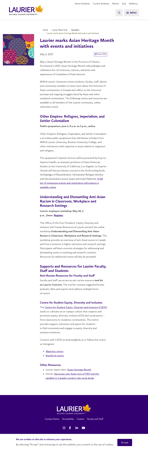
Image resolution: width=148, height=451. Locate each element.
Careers (80, 419)
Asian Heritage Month (79, 369)
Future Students (82, 3)
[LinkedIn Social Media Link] (77, 427)
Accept (124, 442)
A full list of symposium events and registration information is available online (71, 183)
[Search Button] (119, 12)
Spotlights (75, 30)
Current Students (101, 3)
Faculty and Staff (95, 419)
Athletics (133, 3)
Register (58, 215)
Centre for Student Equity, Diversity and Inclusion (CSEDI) (76, 307)
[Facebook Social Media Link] (71, 427)
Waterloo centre (54, 351)
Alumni (115, 3)
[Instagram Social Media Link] (64, 427)
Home (45, 30)
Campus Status (52, 419)
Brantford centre (55, 355)
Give (124, 3)
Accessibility (68, 419)
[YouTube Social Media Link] (83, 427)
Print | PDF (101, 54)
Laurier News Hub (59, 30)
